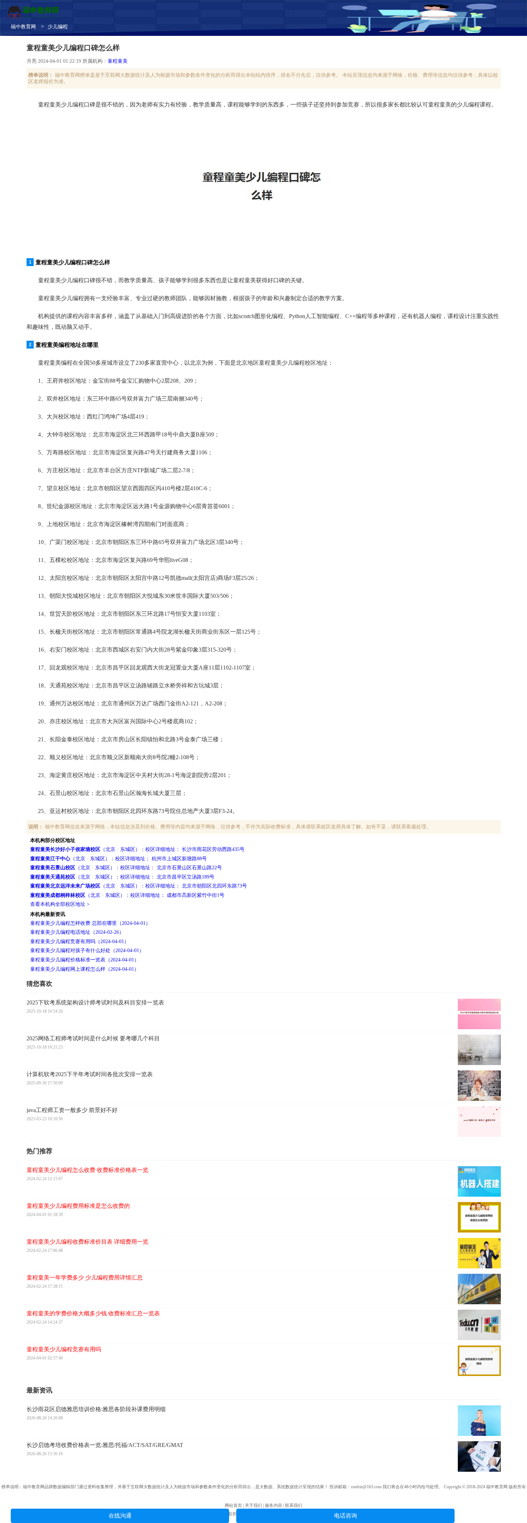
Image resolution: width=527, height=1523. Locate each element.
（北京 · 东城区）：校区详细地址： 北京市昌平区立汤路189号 (122, 877)
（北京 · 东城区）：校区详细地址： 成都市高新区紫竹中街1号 (127, 895)
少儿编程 (58, 26)
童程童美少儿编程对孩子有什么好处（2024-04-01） (87, 950)
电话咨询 (345, 1516)
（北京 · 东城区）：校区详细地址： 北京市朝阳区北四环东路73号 (138, 886)
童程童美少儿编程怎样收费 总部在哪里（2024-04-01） (90, 923)
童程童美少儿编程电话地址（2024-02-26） (77, 932)
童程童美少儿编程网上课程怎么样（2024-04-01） (84, 969)
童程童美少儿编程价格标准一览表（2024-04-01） (84, 959)
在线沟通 (120, 1516)
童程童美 (118, 61)
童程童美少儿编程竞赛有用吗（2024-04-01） (79, 941)
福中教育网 (23, 26)
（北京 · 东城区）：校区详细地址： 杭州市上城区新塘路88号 (118, 858)
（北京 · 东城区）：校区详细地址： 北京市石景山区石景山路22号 (126, 867)
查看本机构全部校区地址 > (60, 904)
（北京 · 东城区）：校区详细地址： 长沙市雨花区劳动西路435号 (137, 849)
